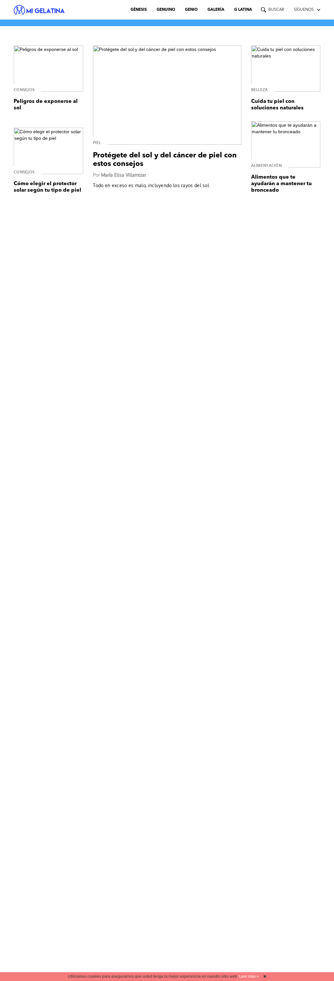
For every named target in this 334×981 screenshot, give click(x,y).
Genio (191, 10)
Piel (97, 142)
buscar (276, 10)
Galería (215, 10)
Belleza (259, 89)
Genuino (166, 10)
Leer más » (249, 976)
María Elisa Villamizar (123, 175)
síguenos (304, 10)
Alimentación (266, 165)
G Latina (243, 10)
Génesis (138, 10)
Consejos (24, 89)
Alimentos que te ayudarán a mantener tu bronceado (281, 184)
